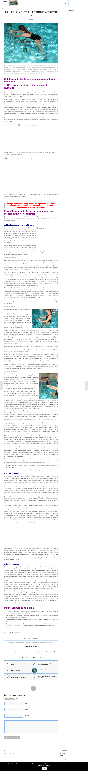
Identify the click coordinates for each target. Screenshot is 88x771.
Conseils (62, 753)
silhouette (51, 642)
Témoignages (63, 759)
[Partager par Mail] (54, 651)
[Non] (86, 766)
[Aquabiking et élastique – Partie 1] (1, 385)
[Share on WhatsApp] (23, 651)
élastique (36, 642)
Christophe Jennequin (32, 638)
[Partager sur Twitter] (16, 651)
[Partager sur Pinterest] (31, 651)
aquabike (17, 642)
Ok (44, 768)
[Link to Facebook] (2, 9)
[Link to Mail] (5, 9)
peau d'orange (43, 642)
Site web (27, 715)
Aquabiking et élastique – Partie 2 (31, 13)
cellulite (30, 642)
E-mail (27, 709)
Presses (62, 757)
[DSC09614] (31, 43)
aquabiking (23, 642)
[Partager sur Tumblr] (46, 651)
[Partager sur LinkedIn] (39, 651)
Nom (26, 703)
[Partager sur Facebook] (8, 651)
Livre (61, 755)
